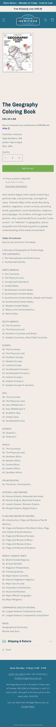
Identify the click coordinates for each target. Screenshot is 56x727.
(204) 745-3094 (16, 674)
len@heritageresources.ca (28, 678)
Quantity (6, 152)
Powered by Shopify (36, 725)
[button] (3, 20)
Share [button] (8, 649)
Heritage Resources (24, 725)
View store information (16, 186)
